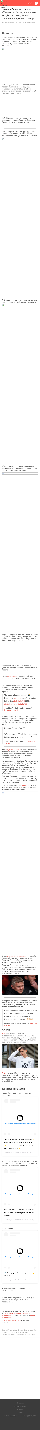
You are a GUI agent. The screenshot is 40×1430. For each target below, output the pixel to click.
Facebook (17, 1313)
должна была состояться (17, 956)
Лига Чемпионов (13, 1332)
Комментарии (5, 25)
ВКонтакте (8, 1313)
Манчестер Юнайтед (8, 1334)
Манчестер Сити (25, 1332)
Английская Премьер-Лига (18, 1330)
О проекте (20, 1403)
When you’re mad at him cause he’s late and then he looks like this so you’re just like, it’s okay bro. (19, 1212)
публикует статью (14, 750)
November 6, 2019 (11, 710)
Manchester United (21, 1280)
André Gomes (19, 1152)
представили (12, 676)
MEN (4, 1073)
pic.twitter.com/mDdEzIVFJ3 (15, 704)
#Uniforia (17, 698)
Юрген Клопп (31, 1334)
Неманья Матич (21, 1334)
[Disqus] (20, 1370)
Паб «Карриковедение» (11, 1320)
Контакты (20, 1409)
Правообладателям (20, 1406)
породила (25, 785)
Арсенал (30, 1330)
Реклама (20, 1412)
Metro (4, 1034)
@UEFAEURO (19, 701)
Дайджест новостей (31, 22)
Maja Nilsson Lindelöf (22, 1220)
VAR (7, 1330)
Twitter (25, 1313)
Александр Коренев (9, 22)
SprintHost (13, 1416)
